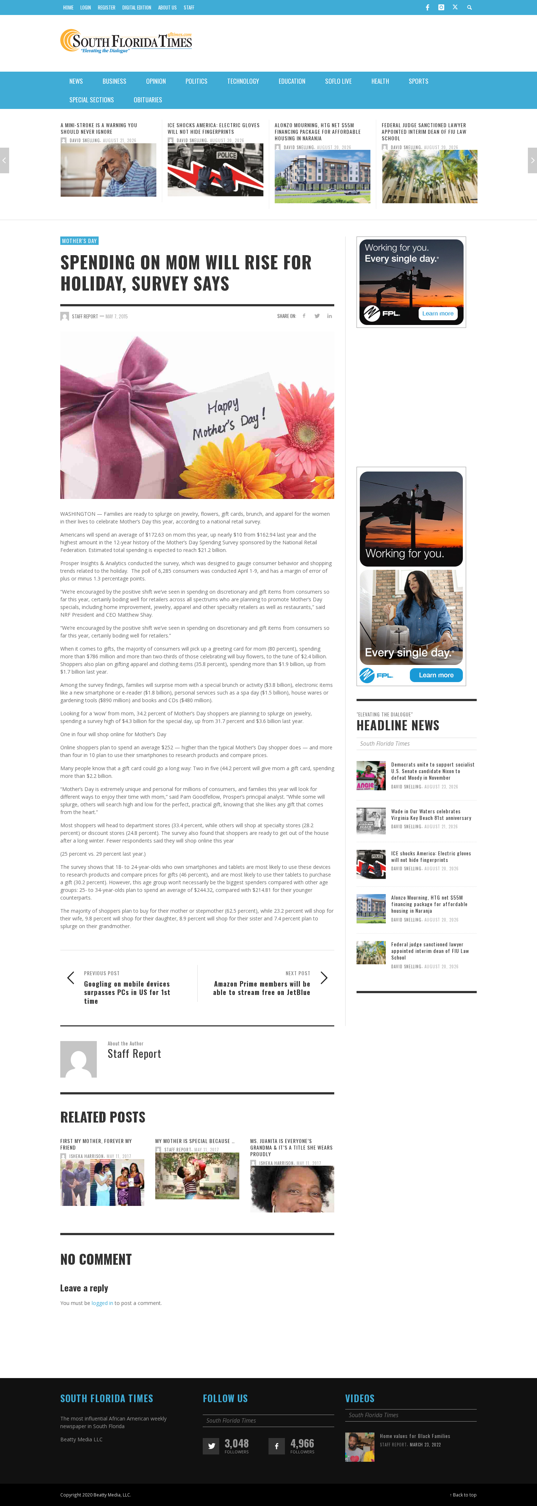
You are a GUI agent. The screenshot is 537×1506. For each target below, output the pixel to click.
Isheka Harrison (86, 1156)
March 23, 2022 (425, 1445)
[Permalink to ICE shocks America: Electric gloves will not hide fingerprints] (108, 172)
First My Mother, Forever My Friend (96, 1144)
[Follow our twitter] (211, 1446)
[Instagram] (441, 7)
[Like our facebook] (276, 1446)
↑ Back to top (463, 1495)
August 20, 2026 (120, 140)
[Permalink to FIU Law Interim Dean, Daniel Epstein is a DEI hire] (429, 172)
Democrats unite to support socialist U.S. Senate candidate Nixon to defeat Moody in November (433, 770)
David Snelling (85, 140)
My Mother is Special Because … (195, 1140)
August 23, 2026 (441, 786)
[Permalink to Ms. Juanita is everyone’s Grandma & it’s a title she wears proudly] (292, 1191)
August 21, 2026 (441, 827)
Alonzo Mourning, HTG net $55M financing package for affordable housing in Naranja (211, 131)
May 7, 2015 (117, 315)
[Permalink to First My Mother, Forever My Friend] (102, 1184)
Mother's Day (79, 241)
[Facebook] (427, 7)
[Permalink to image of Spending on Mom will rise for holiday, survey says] (197, 414)
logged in (102, 1302)
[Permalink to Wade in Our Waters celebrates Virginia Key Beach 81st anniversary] (371, 820)
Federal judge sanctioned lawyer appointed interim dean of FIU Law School (317, 131)
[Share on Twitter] (316, 315)
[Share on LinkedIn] (329, 315)
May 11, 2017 (119, 1156)
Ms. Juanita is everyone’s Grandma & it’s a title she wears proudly (291, 1147)
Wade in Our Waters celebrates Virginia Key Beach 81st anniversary (431, 814)
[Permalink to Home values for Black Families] (359, 1446)
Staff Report (177, 1150)
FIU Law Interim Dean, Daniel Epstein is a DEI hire (429, 128)
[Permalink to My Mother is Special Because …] (197, 1178)
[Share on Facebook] (304, 315)
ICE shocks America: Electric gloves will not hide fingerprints (107, 128)
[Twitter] (455, 7)
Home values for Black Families (415, 1435)
